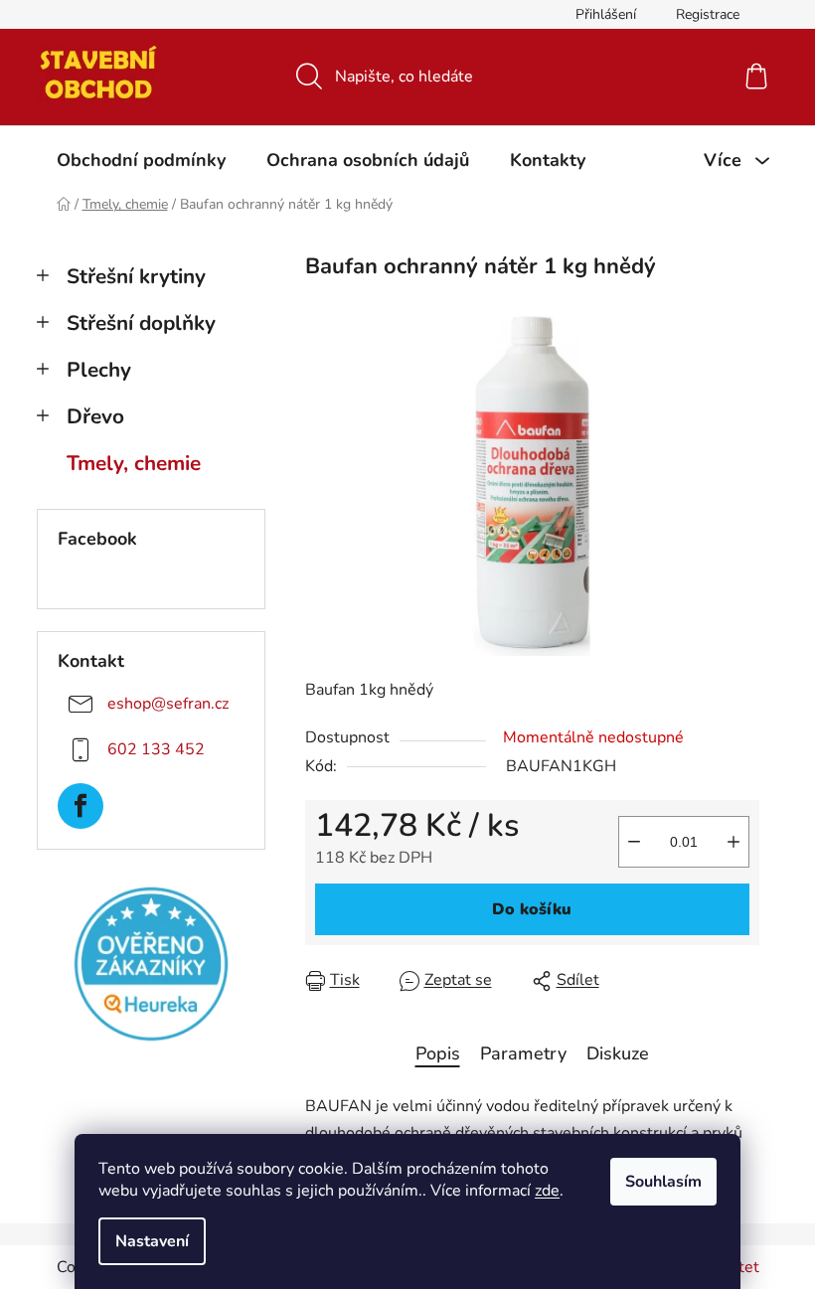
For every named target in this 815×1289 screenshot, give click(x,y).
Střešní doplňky (141, 323)
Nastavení (152, 1241)
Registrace (707, 14)
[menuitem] (141, 160)
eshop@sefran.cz (168, 704)
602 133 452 (156, 749)
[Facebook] (80, 806)
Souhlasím (663, 1182)
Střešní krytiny (136, 276)
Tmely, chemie (134, 463)
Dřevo (95, 416)
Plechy (99, 370)
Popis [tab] (437, 1053)
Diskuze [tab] (617, 1053)
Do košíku (531, 909)
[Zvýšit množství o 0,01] (733, 842)
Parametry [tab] (523, 1053)
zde (547, 1191)
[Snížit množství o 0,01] (634, 842)
